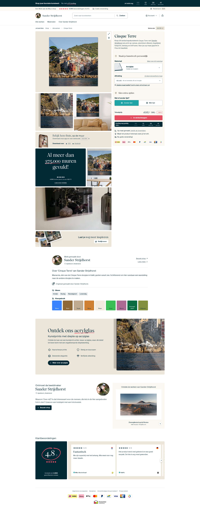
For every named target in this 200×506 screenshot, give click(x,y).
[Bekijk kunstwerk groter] (109, 34)
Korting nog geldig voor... (138, 124)
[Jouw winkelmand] (162, 16)
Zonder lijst (128, 103)
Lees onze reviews (61, 183)
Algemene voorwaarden (80, 491)
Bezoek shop (141, 258)
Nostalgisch (72, 294)
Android (77, 143)
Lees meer (142, 262)
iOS (69, 143)
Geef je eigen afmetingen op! (133, 85)
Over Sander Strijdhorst (68, 22)
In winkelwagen (140, 117)
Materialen (51, 22)
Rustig (63, 294)
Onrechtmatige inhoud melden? (107, 491)
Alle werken (39, 22)
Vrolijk (55, 294)
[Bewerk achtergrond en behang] (109, 38)
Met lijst (152, 103)
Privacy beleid (123, 491)
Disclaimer (92, 491)
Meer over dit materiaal (154, 61)
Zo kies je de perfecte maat (153, 76)
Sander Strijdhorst (52, 15)
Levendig (83, 294)
